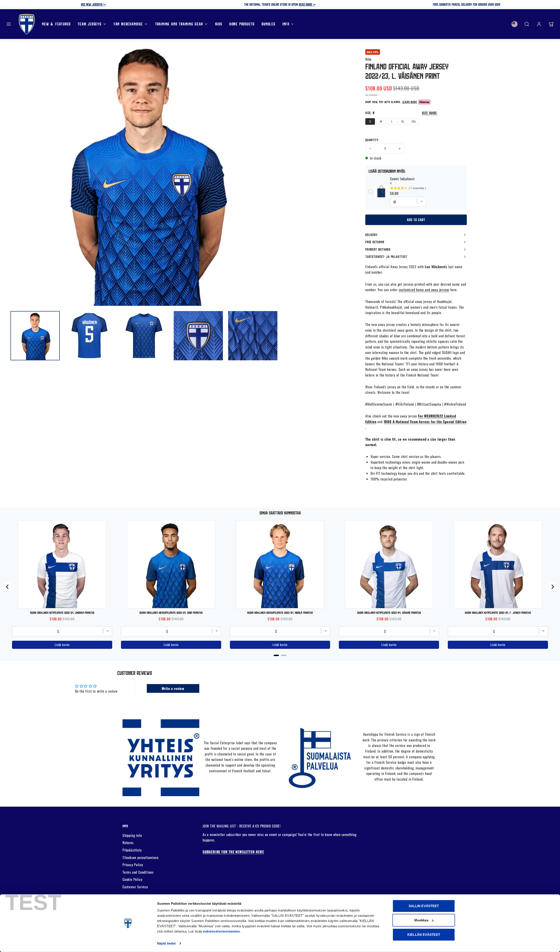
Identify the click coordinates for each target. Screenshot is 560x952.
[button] (9, 24)
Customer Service (135, 886)
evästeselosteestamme (221, 931)
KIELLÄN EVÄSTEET (423, 934)
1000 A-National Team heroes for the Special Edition (425, 421)
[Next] (552, 586)
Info (285, 23)
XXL (414, 121)
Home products (242, 23)
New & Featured (56, 23)
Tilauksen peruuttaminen (140, 857)
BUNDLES (268, 23)
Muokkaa (421, 920)
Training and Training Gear (179, 23)
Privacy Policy (132, 864)
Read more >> (307, 4)
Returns (128, 842)
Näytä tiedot (166, 943)
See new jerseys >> (93, 4)
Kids (218, 23)
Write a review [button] (173, 688)
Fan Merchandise (128, 23)
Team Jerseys (90, 23)
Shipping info (132, 835)
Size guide (429, 113)
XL (402, 121)
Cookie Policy (132, 879)
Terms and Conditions (138, 872)
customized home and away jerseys (424, 289)
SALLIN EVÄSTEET (424, 906)
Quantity (371, 140)
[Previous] (7, 586)
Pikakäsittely (132, 850)
